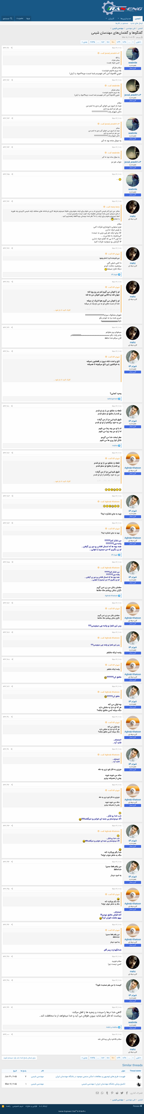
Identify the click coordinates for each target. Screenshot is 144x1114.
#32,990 (6, 717)
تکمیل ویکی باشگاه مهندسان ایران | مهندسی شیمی (103, 1084)
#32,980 (6, 351)
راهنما (8, 1106)
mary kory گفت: (113, 207)
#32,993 (6, 825)
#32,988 (6, 659)
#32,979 (6, 327)
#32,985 (6, 562)
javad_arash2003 (132, 95)
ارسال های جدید (136, 23)
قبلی (138, 42)
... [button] (129, 42)
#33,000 (6, 1034)
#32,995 (6, 889)
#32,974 (6, 147)
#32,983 (6, 496)
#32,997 (6, 956)
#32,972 (6, 80)
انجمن (137, 18)
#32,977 (6, 248)
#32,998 (6, 980)
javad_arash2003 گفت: (110, 53)
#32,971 (6, 48)
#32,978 (6, 281)
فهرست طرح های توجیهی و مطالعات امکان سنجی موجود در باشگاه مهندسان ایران (90, 1076)
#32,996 (6, 924)
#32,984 (6, 523)
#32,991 (6, 749)
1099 (118, 42)
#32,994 (6, 861)
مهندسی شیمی (37, 1076)
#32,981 (6, 406)
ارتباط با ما (43, 1106)
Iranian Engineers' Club (72, 1111)
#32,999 (6, 1007)
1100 (113, 42)
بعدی (85, 42)
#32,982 (6, 453)
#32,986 (6, 603)
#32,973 (6, 118)
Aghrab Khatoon (133, 468)
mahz (133, 216)
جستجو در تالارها (121, 23)
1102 (102, 42)
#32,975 (6, 174)
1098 (124, 42)
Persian (136, 1106)
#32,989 (6, 686)
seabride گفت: (114, 85)
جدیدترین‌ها (126, 18)
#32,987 (6, 632)
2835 (92, 42)
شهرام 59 (133, 366)
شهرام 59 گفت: (114, 254)
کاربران (111, 18)
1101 (108, 42)
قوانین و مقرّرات (31, 1106)
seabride (132, 63)
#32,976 (6, 201)
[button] (118, 18)
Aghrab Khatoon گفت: (110, 501)
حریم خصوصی (18, 1106)
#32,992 (6, 784)
